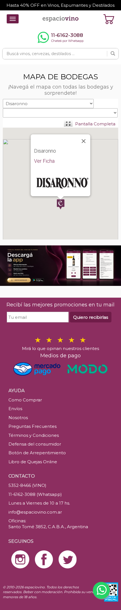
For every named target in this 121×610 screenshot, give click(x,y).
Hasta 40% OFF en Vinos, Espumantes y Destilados (60, 5)
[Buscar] (112, 53)
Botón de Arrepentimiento (37, 452)
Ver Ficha (44, 161)
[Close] (83, 141)
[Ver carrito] (109, 19)
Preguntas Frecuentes (32, 426)
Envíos (15, 408)
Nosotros (18, 417)
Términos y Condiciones (33, 435)
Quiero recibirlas (90, 317)
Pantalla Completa (95, 123)
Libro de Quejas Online (32, 461)
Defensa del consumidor (34, 444)
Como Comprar (25, 400)
